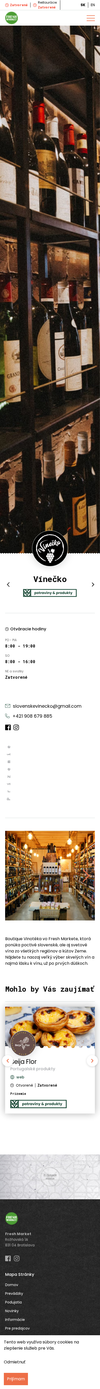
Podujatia (13, 1302)
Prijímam (16, 1379)
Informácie (15, 1319)
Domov (11, 1284)
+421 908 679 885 (32, 716)
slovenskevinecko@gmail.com (47, 706)
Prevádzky (14, 1293)
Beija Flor (23, 1061)
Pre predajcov (17, 1328)
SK (83, 4)
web (20, 1077)
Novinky (12, 1310)
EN (93, 4)
